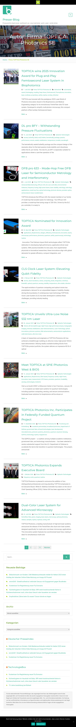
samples (29, 519)
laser (22, 95)
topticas (39, 519)
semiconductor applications (61, 331)
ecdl (39, 137)
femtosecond (51, 92)
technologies (31, 382)
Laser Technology (59, 328)
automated (67, 89)
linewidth (24, 283)
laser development (57, 429)
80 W (30, 326)
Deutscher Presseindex (21, 639)
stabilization (43, 140)
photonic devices (56, 190)
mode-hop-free (34, 190)
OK (33, 724)
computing (47, 280)
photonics (41, 235)
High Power (44, 326)
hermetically (50, 137)
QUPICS (23, 434)
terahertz (38, 382)
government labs (32, 429)
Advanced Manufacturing (29, 185)
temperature (51, 140)
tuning (45, 519)
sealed (37, 140)
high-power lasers (44, 187)
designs (43, 233)
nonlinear (28, 95)
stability (46, 283)
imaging (38, 517)
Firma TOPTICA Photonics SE (42, 89)
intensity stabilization (33, 328)
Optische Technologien (63, 135)
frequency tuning (33, 187)
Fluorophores (60, 92)
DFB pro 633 (41, 185)
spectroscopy (59, 235)
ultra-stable (61, 283)
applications (27, 233)
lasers (70, 233)
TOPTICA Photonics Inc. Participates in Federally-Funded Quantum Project (46, 414)
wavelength (64, 140)
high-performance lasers (56, 326)
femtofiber (24, 517)
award (23, 92)
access (26, 137)
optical (30, 283)
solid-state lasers (26, 334)
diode (36, 137)
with (48, 519)
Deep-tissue (42, 92)
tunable (58, 140)
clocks (41, 280)
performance (25, 140)
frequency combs (53, 376)
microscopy (52, 517)
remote (32, 140)
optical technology (44, 190)
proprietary (34, 95)
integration (58, 280)
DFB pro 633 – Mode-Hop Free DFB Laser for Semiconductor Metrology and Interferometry (46, 173)
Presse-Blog (11, 19)
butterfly (31, 137)
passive (62, 137)
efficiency (49, 233)
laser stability (54, 187)
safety (40, 95)
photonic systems (34, 331)
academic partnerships (39, 426)
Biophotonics (36, 233)
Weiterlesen (41, 724)
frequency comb (29, 477)
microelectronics (26, 432)
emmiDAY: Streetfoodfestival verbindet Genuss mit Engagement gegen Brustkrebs (37, 582)
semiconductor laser (27, 193)
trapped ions (43, 434)
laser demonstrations (47, 328)
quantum (47, 235)
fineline (43, 137)
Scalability (64, 379)
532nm (26, 326)
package (56, 137)
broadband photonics (53, 426)
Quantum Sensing (62, 432)
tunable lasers (38, 193)
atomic (26, 280)
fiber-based (44, 376)
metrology (62, 187)
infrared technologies (44, 429)
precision (51, 379)
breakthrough (36, 326)
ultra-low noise (36, 334)
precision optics (66, 190)
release (23, 519)
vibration (68, 283)
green (33, 517)
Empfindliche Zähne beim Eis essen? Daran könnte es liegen (30, 596)
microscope (25, 235)
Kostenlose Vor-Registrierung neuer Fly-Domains (26, 586)
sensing (41, 283)
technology (67, 235)
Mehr (23, 114)
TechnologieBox (17, 667)
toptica (45, 95)
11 (40, 547)
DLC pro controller (51, 185)
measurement (36, 379)
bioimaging (29, 92)
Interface (65, 280)
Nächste (47, 547)
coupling (36, 92)
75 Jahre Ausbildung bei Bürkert (20, 685)
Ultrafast (55, 95)
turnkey (50, 95)
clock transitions (34, 280)
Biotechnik (57, 89)
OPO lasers (44, 379)
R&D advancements (47, 331)
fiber (29, 517)
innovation (68, 92)
